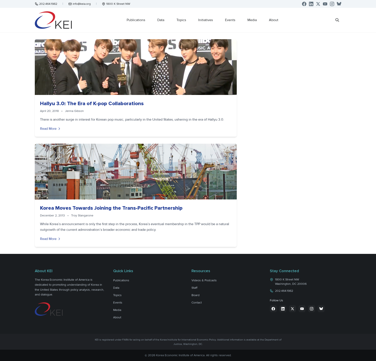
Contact (196, 302)
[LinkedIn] (311, 4)
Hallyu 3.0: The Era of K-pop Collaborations (92, 103)
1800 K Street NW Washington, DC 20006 (291, 282)
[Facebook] (304, 4)
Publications (136, 20)
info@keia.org (82, 4)
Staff (194, 288)
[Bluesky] (339, 4)
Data (160, 20)
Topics (181, 20)
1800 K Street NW (118, 4)
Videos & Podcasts (204, 280)
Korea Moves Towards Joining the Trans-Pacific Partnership (111, 208)
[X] (318, 4)
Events (230, 20)
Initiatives (205, 20)
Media (252, 20)
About (273, 20)
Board (195, 295)
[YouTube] (325, 4)
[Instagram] (332, 4)
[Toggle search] (337, 20)
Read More (48, 129)
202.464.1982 (48, 4)
